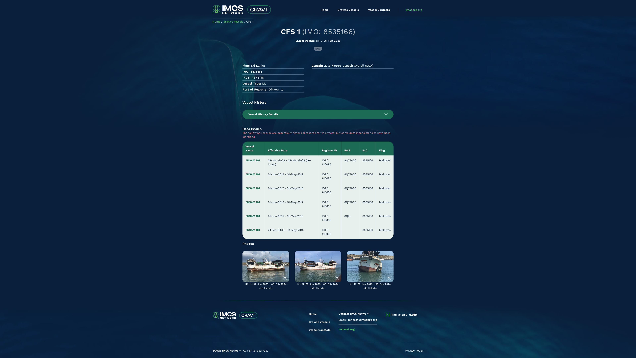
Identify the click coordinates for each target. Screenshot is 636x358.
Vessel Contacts (379, 9)
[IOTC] (265, 266)
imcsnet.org (414, 9)
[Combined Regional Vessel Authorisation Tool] (242, 10)
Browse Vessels (348, 9)
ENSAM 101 (252, 160)
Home (324, 9)
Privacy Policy (414, 350)
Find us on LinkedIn (404, 314)
